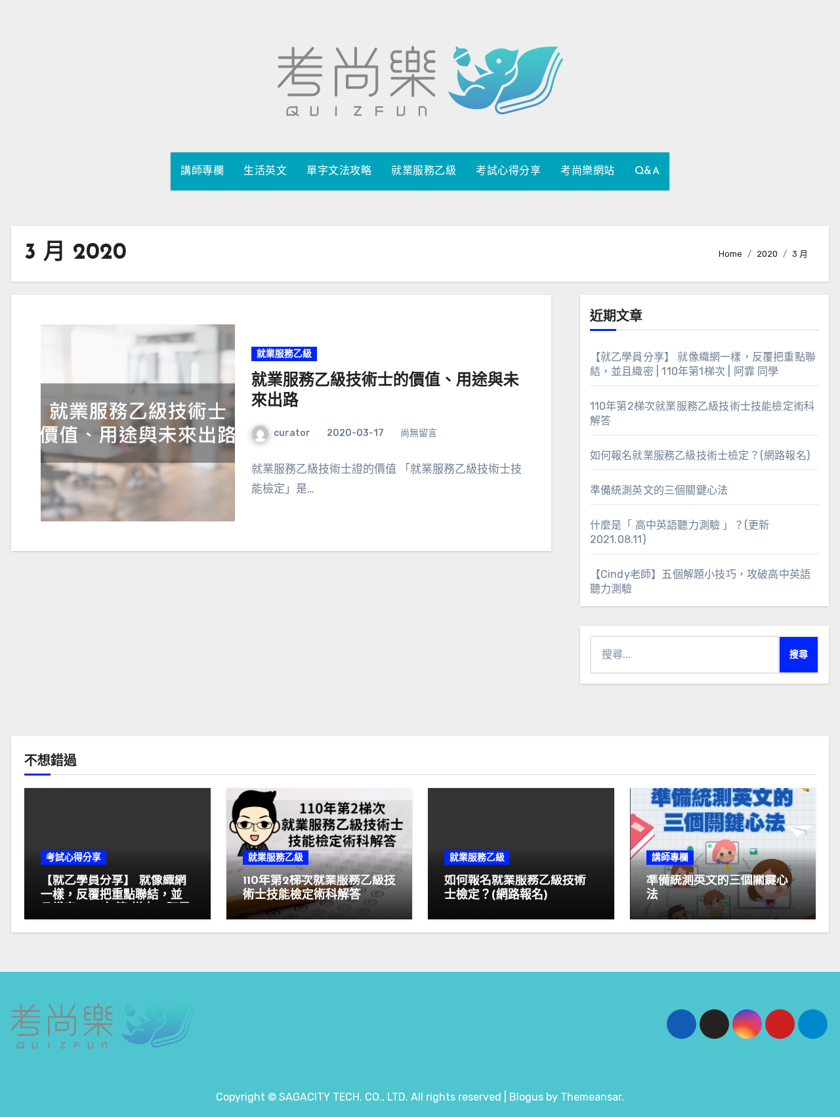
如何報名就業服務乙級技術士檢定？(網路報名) (700, 455)
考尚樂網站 (587, 171)
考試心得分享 (508, 171)
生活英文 (265, 171)
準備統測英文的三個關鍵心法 (659, 490)
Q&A (647, 171)
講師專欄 (202, 171)
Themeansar (590, 1097)
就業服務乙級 (423, 171)
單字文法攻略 (338, 171)
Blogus (526, 1097)
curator (292, 433)
